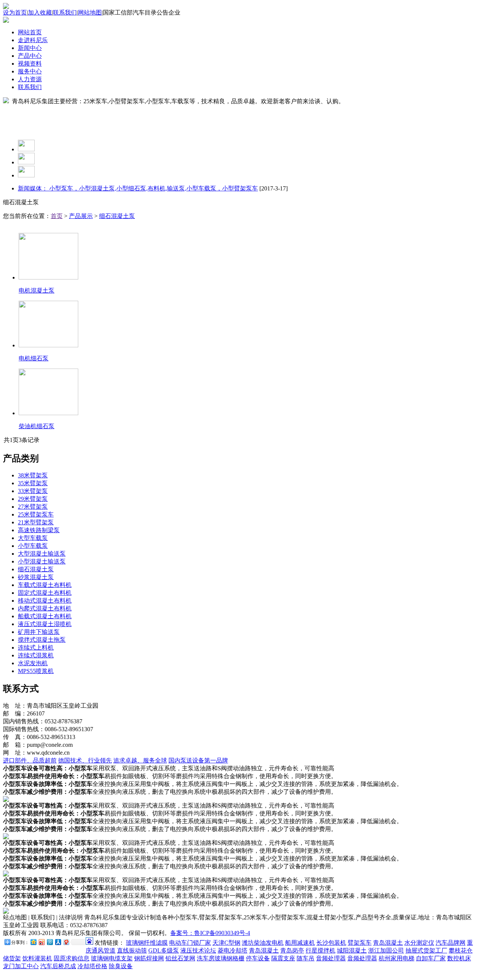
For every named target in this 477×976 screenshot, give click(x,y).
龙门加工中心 (21, 966)
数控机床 (459, 958)
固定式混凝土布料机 (45, 593)
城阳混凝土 (352, 950)
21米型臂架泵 (36, 522)
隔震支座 (283, 958)
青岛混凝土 (388, 942)
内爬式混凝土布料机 (45, 608)
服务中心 (30, 71)
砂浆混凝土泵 (36, 577)
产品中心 (30, 56)
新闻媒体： (33, 188)
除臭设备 (121, 966)
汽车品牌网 (450, 942)
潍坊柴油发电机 (263, 942)
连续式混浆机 (36, 655)
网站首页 (30, 32)
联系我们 (65, 12)
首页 (57, 216)
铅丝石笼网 (180, 958)
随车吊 (306, 958)
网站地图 (90, 12)
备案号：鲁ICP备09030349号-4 (210, 933)
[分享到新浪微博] (41, 942)
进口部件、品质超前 (30, 760)
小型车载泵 (33, 546)
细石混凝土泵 (117, 216)
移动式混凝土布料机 (45, 600)
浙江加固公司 (386, 950)
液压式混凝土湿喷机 (45, 624)
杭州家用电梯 (396, 958)
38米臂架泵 (33, 475)
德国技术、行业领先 (85, 760)
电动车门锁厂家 (190, 942)
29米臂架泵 (33, 499)
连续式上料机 (36, 647)
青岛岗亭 (292, 950)
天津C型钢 (226, 942)
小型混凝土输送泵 (42, 561)
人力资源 (30, 79)
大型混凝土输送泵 (42, 553)
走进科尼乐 (33, 40)
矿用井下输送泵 (39, 632)
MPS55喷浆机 (36, 671)
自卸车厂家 (431, 958)
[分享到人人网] (58, 942)
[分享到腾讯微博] (49, 942)
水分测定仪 (419, 942)
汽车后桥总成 (58, 966)
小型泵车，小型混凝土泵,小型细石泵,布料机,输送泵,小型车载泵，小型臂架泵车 (153, 188)
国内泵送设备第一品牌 (198, 760)
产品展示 (81, 216)
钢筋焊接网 (149, 958)
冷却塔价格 (92, 966)
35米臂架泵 (33, 483)
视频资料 (30, 63)
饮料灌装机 (37, 958)
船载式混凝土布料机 (45, 616)
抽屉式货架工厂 (426, 950)
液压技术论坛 (198, 950)
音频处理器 (331, 958)
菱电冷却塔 (232, 950)
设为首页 (15, 12)
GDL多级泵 (163, 950)
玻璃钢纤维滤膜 (147, 942)
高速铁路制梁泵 (39, 530)
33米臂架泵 (33, 491)
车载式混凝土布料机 (45, 585)
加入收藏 (40, 12)
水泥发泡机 (33, 663)
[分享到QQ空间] (33, 942)
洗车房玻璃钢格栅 (220, 958)
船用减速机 (300, 942)
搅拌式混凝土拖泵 (42, 640)
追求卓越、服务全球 (140, 760)
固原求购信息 (71, 958)
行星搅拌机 (320, 950)
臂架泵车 (360, 942)
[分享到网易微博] (66, 942)
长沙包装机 (331, 942)
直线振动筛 (132, 950)
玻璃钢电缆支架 (112, 958)
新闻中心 (30, 48)
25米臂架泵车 (36, 514)
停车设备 (258, 958)
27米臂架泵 (33, 506)
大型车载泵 (33, 538)
